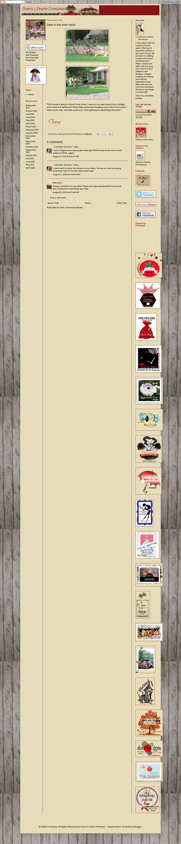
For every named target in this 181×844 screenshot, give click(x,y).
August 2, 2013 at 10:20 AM (66, 174)
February (30, 129)
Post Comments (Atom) (71, 207)
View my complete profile (144, 97)
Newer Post (53, 203)
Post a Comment (58, 197)
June (28, 117)
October (30, 146)
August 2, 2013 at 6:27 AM (66, 156)
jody (55, 182)
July (27, 114)
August (29, 110)
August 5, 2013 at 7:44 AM (66, 192)
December (31, 136)
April (28, 123)
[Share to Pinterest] (112, 134)
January (29, 133)
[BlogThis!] (104, 134)
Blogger (138, 826)
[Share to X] (107, 134)
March (29, 126)
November (31, 141)
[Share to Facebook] (110, 134)
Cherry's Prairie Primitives (70, 134)
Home (88, 203)
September (31, 105)
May (28, 120)
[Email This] (102, 134)
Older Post (122, 203)
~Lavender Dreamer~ (63, 146)
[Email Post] (97, 134)
